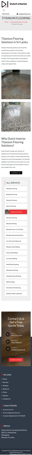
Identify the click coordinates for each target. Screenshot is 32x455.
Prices (4, 392)
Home (6, 22)
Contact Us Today (16, 360)
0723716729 (5, 14)
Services (5, 382)
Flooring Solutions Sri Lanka (18, 22)
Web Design (13, 454)
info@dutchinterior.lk (25, 14)
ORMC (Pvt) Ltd (26, 454)
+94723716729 (16, 335)
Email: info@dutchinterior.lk (11, 413)
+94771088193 (16, 343)
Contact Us (6, 399)
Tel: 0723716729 (7, 410)
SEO (19, 454)
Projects (5, 386)
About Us (5, 389)
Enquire (5, 396)
